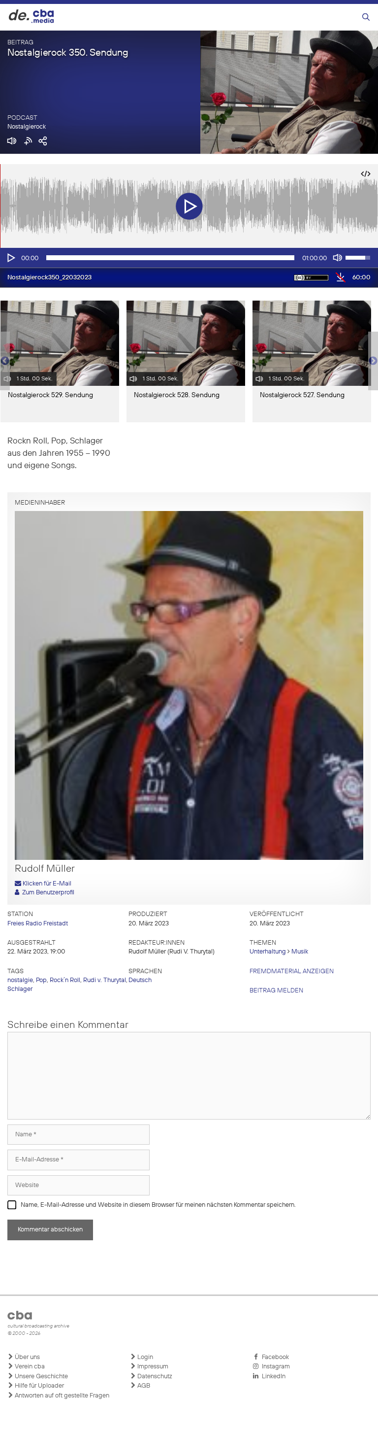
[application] (189, 258)
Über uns (26, 1357)
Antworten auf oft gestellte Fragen (61, 1396)
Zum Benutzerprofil (46, 892)
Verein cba (29, 1366)
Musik (299, 952)
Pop (41, 980)
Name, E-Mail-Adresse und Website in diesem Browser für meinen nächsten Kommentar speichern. (158, 1205)
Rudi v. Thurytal (104, 980)
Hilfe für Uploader (38, 1386)
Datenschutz (154, 1376)
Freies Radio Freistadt (37, 923)
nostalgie (20, 980)
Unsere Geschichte (40, 1376)
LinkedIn (272, 1376)
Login (144, 1357)
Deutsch (140, 980)
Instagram (274, 1366)
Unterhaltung (268, 952)
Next (373, 361)
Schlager (19, 989)
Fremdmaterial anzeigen (292, 971)
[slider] (170, 257)
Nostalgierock (26, 127)
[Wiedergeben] (10, 258)
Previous (5, 361)
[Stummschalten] (338, 258)
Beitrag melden (276, 991)
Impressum (152, 1366)
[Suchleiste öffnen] (366, 17)
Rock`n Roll (65, 980)
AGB (143, 1386)
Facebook (274, 1357)
